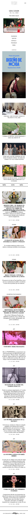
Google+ (2, 516)
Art (14, 190)
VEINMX (14, 224)
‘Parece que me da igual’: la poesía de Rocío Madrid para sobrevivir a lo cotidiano (14, 180)
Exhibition (10, 294)
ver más (17, 220)
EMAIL (14, 45)
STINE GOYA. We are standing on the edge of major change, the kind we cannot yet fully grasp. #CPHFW (14, 158)
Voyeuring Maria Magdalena (14, 346)
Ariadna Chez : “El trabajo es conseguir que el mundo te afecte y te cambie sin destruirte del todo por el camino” (14, 208)
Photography (17, 294)
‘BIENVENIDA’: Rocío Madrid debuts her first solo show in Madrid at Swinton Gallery (14, 311)
